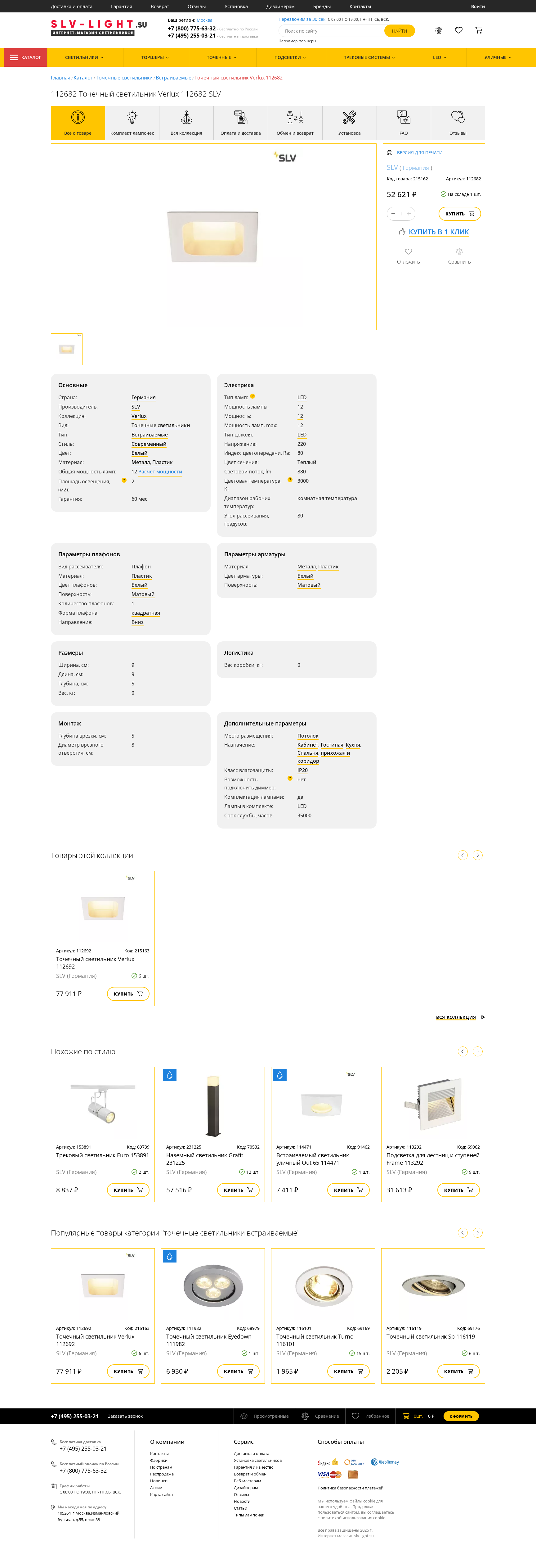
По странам (161, 1467)
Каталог (31, 57)
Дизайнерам (280, 6)
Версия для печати (420, 153)
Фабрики (159, 1460)
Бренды (322, 6)
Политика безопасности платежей (350, 1488)
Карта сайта (161, 1494)
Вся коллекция (456, 1017)
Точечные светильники (124, 77)
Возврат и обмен (250, 1474)
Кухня (353, 744)
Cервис (244, 1441)
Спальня (307, 752)
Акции (156, 1487)
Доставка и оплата (71, 6)
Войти (478, 6)
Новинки (159, 1481)
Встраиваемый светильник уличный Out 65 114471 (312, 1158)
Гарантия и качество (254, 1467)
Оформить (461, 1416)
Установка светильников (258, 1460)
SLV (136, 406)
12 (300, 416)
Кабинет (307, 744)
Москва (204, 20)
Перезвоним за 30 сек (302, 19)
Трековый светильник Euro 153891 (102, 1155)
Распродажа (162, 1474)
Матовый (143, 594)
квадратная (146, 612)
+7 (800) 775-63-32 (213, 28)
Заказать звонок (125, 1416)
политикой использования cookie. (353, 1517)
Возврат (160, 6)
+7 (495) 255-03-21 (213, 35)
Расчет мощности (160, 471)
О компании (167, 1441)
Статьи (240, 1508)
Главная (60, 77)
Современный (149, 443)
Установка (236, 6)
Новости (242, 1501)
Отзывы (197, 6)
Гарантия (121, 6)
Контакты (360, 6)
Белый (140, 452)
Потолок (308, 735)
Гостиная (332, 744)
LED (302, 397)
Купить (455, 214)
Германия (144, 397)
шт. (418, 1416)
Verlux (139, 416)
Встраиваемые (173, 77)
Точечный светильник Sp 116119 (430, 1336)
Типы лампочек (249, 1515)
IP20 (302, 770)
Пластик (162, 462)
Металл (141, 462)
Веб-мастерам (247, 1481)
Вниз (138, 622)
